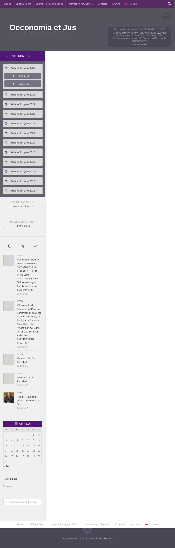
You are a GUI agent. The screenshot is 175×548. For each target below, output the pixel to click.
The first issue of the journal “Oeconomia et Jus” (28, 401)
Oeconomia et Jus (42, 27)
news (20, 255)
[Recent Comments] (35, 246)
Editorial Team (23, 3)
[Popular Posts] (22, 246)
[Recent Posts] (9, 246)
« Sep (6, 466)
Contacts (102, 3)
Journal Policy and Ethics (49, 3)
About (7, 3)
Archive (116, 3)
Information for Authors (80, 3)
